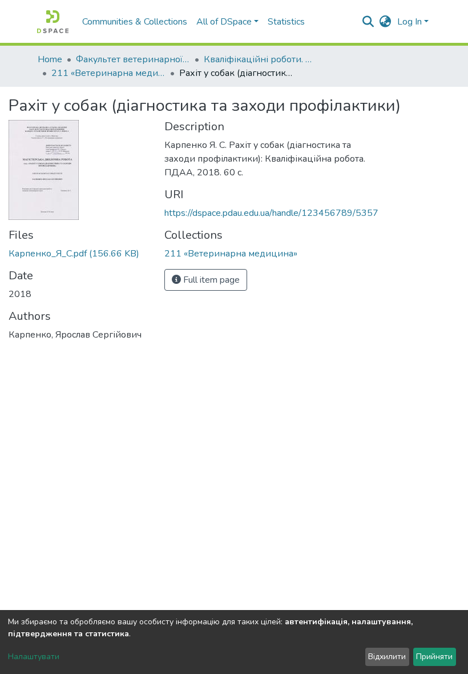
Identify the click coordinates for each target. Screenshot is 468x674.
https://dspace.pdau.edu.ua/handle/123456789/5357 (271, 213)
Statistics (286, 21)
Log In (409, 21)
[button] (385, 22)
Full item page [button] (210, 280)
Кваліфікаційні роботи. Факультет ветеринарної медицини (261, 59)
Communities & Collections (134, 21)
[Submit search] (368, 21)
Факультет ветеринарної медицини (133, 59)
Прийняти (434, 656)
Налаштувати (33, 656)
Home (50, 59)
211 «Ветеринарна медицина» (108, 73)
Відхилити (387, 656)
